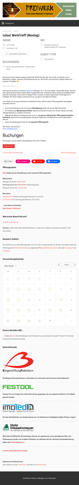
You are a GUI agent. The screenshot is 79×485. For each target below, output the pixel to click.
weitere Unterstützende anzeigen (15, 451)
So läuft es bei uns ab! (11, 222)
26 (29, 320)
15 (61, 300)
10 (8, 300)
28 (18, 278)
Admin (16, 31)
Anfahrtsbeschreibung (21, 248)
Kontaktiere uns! (18, 442)
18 (18, 310)
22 (61, 310)
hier (13, 336)
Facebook (6, 251)
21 (50, 310)
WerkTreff (29, 90)
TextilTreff (22, 188)
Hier (4, 173)
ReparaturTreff (8, 196)
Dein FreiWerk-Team (10, 128)
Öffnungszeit (48, 59)
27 (8, 278)
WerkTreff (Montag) (68, 153)
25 (18, 320)
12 (29, 300)
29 (29, 278)
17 (8, 310)
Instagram (69, 248)
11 (18, 300)
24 (8, 320)
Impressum (22, 465)
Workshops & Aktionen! (12, 208)
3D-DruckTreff (8, 199)
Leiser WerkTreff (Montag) (13, 153)
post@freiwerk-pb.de (49, 248)
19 (29, 310)
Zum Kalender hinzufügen (17, 54)
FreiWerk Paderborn (51, 45)
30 (39, 278)
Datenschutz (41, 465)
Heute (67, 264)
